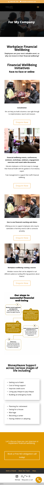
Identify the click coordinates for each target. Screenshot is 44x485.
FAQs (34, 471)
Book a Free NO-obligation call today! (22, 455)
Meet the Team (24, 471)
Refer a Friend (11, 471)
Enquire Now (22, 122)
